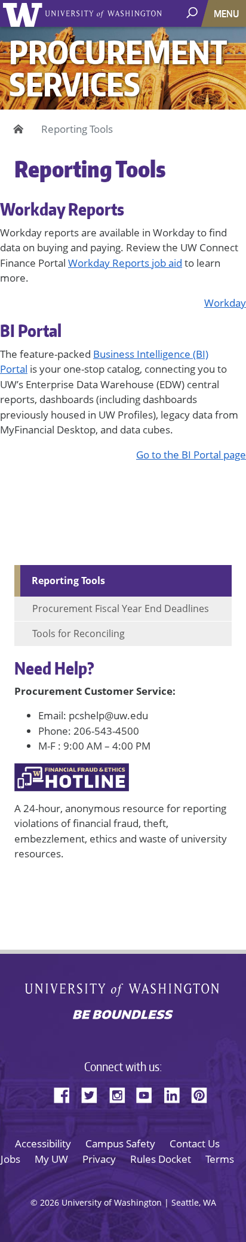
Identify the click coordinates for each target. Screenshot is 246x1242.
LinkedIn (176, 1093)
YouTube (148, 1093)
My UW (51, 1159)
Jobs (10, 1159)
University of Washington (25, 13)
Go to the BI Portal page (191, 454)
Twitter (93, 1093)
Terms (219, 1159)
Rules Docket (160, 1159)
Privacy (99, 1159)
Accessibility (43, 1143)
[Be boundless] (123, 1016)
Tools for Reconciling (78, 633)
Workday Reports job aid (125, 263)
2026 (49, 1202)
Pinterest (203, 1093)
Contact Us (195, 1143)
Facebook (66, 1093)
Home (16, 129)
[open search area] (193, 13)
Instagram (121, 1093)
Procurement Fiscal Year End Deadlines (120, 608)
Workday (225, 303)
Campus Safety (120, 1143)
